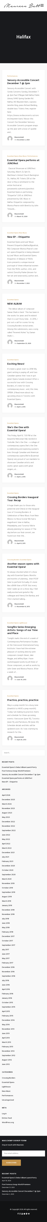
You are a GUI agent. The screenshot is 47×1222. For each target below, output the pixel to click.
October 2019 (7, 887)
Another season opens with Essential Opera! (23, 565)
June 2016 (6, 984)
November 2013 (8, 1029)
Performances (12, 76)
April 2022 (6, 843)
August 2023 (7, 812)
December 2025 (8, 799)
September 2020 (9, 874)
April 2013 (6, 1037)
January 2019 (7, 905)
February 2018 (7, 932)
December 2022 (8, 821)
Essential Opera (13, 156)
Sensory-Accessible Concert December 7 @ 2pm (23, 82)
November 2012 (8, 1051)
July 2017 (5, 949)
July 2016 (5, 980)
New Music (23, 156)
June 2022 (6, 834)
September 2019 (8, 892)
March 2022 (6, 848)
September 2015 (8, 1007)
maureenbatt (19, 137)
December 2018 (8, 909)
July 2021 (5, 857)
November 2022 (8, 826)
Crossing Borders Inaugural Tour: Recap (22, 499)
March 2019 (6, 901)
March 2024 (7, 804)
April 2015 (6, 1011)
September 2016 (8, 976)
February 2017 (7, 962)
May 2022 (6, 839)
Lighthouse (23, 623)
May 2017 (6, 958)
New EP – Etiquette (18, 237)
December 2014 (8, 1020)
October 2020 (7, 870)
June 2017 (6, 954)
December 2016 (8, 967)
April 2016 (6, 989)
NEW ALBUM (14, 303)
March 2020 (6, 879)
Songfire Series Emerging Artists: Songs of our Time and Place (22, 630)
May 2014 (6, 1024)
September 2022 (9, 830)
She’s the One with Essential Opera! (18, 429)
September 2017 (8, 945)
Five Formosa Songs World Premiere (16, 771)
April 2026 (6, 795)
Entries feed (7, 1118)
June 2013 (6, 1033)
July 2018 (5, 918)
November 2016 (8, 971)
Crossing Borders (13, 560)
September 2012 (8, 1055)
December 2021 (8, 852)
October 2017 (7, 940)
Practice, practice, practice (22, 700)
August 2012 (7, 1059)
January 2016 (7, 998)
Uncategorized (8, 1100)
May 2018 (6, 927)
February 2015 (7, 1015)
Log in (4, 1113)
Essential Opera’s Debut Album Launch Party (19, 767)
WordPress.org (8, 1122)
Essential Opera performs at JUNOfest (23, 162)
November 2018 (8, 914)
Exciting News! (15, 364)
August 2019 (7, 896)
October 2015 (7, 1002)
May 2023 (6, 817)
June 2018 (6, 923)
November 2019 (8, 883)
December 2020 (8, 865)
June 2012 (6, 1064)
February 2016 (7, 993)
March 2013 (6, 1042)
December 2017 (8, 936)
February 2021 (7, 861)
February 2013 (7, 1046)
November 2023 (8, 808)
